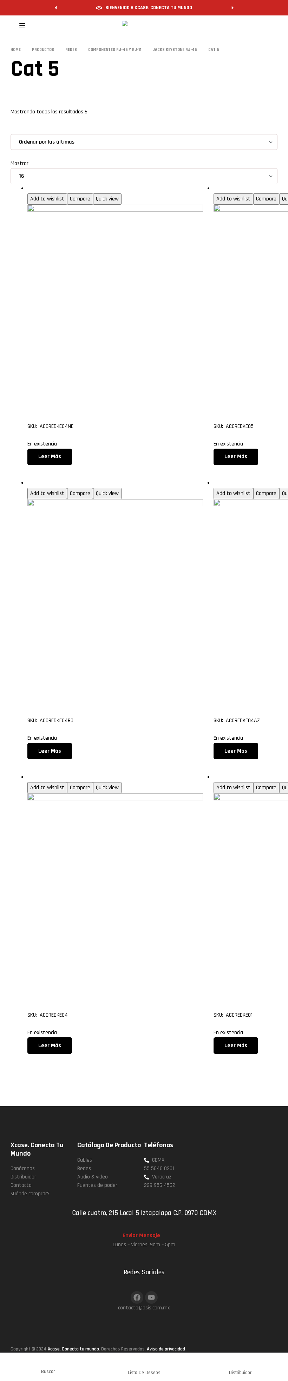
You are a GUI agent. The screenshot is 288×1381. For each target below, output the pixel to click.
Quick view (107, 199)
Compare (80, 199)
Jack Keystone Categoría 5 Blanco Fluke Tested (105, 985)
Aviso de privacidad (166, 1349)
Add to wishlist (47, 199)
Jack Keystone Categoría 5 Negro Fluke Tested (105, 397)
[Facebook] (137, 1297)
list (34, 129)
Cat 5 (33, 188)
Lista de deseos (144, 1372)
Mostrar (19, 163)
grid (20, 129)
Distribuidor (240, 1372)
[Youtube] (151, 1297)
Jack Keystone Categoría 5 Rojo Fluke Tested (105, 691)
